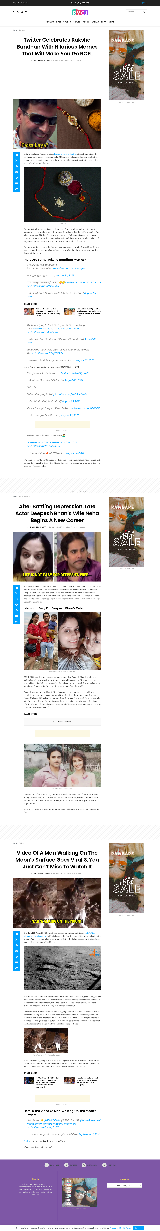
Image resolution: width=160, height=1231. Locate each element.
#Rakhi (96, 282)
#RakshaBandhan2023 (78, 282)
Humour (22, 30)
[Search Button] (144, 11)
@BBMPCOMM (52, 1120)
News (103, 22)
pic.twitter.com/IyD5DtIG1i (84, 408)
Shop (145, 3)
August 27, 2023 (75, 453)
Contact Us (24, 3)
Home (15, 30)
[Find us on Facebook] (13, 11)
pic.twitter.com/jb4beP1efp (42, 332)
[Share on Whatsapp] (16, 166)
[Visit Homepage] (80, 11)
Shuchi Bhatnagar (42, 60)
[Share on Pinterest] (16, 178)
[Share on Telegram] (16, 172)
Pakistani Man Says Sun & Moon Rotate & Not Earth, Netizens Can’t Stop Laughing (87, 1081)
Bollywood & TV (24, 497)
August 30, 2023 (65, 275)
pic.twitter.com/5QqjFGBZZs (47, 353)
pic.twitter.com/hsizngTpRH (42, 1127)
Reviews (50, 22)
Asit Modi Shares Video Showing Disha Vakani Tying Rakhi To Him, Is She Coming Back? (48, 312)
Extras (95, 22)
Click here (28, 1141)
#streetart (32, 1123)
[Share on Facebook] (16, 155)
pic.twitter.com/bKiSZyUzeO (72, 373)
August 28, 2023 (70, 415)
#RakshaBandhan (38, 442)
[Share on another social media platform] (16, 189)
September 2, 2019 (88, 1134)
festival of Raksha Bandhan (65, 154)
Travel (76, 22)
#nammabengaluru (51, 1123)
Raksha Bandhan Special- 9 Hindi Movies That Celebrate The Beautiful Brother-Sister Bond (88, 312)
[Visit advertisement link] (126, 65)
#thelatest (94, 1120)
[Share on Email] (16, 183)
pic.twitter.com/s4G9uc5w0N (70, 394)
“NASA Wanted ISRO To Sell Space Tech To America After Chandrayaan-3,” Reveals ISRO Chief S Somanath (47, 1082)
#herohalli (69, 1123)
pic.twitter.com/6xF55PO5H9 (43, 446)
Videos (86, 22)
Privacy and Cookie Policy (120, 1228)
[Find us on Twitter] (18, 11)
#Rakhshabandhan (67, 328)
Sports (67, 22)
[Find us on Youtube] (26, 11)
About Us (16, 3)
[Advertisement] (57, 79)
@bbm (84, 1120)
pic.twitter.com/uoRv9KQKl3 (69, 268)
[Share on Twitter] (16, 161)
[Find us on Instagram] (22, 11)
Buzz (58, 22)
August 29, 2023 (71, 401)
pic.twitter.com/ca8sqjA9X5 (43, 286)
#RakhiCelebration (44, 328)
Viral (111, 22)
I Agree (138, 1228)
